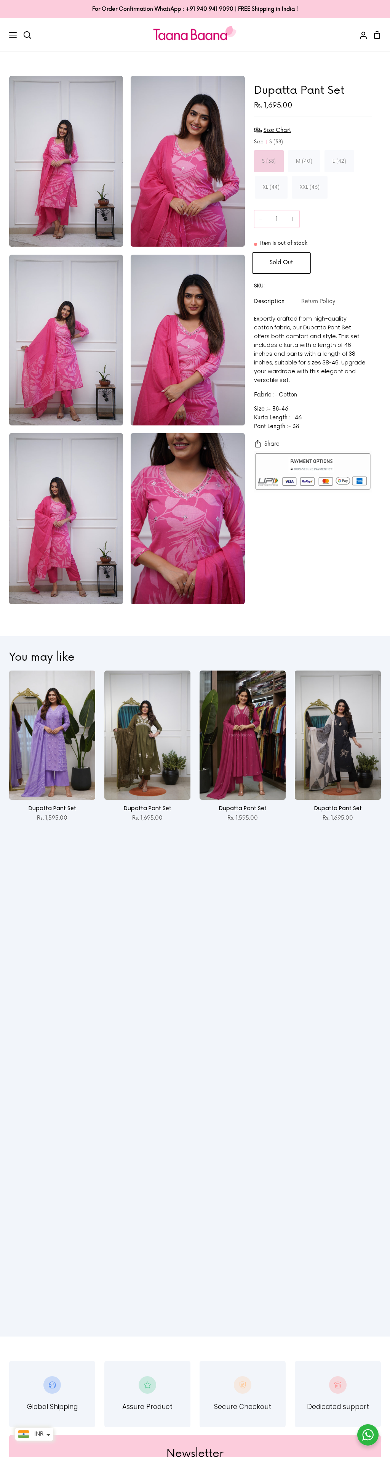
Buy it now (344, 262)
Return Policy (318, 301)
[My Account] (360, 34)
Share (272, 444)
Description (269, 301)
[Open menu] (9, 35)
